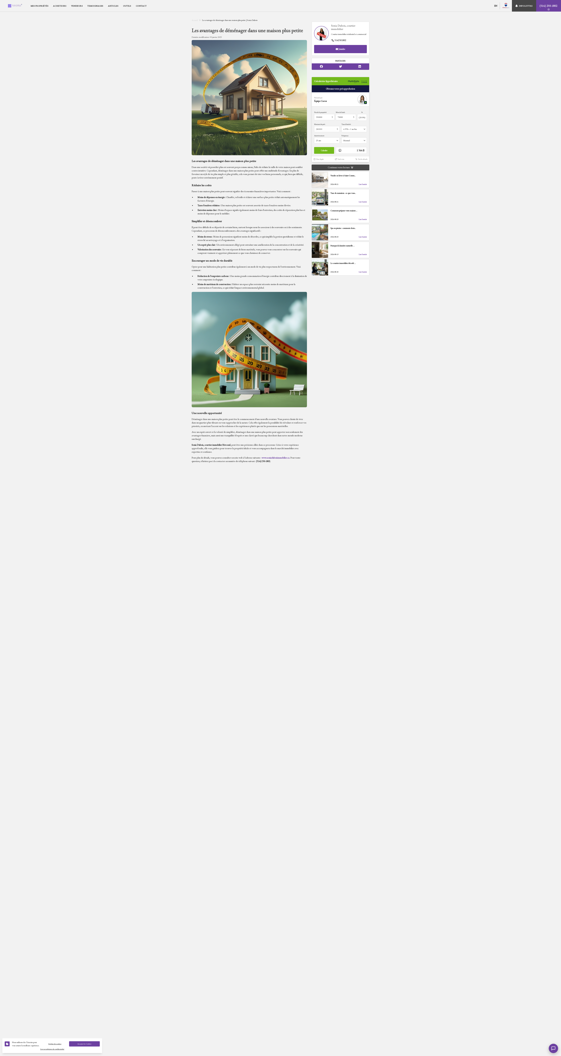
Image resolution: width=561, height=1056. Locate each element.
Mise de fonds (340, 112)
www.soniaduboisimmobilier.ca (276, 457)
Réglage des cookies (54, 1044)
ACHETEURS (59, 6)
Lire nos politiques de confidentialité (52, 1049)
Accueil (195, 20)
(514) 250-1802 (548, 5)
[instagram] (548, 9)
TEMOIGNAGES (95, 6)
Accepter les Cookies (84, 1044)
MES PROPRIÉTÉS (40, 6)
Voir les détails (362, 159)
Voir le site (340, 159)
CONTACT (141, 6)
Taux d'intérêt (346, 124)
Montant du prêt (319, 124)
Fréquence (345, 135)
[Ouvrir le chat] (553, 1048)
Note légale (320, 159)
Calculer (324, 150)
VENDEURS (77, 6)
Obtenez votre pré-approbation (340, 88)
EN (495, 5)
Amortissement (319, 135)
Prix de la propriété (320, 112)
